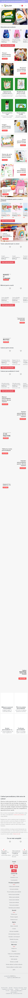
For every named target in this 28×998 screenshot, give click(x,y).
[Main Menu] (2, 6)
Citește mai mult (16, 833)
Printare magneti (14, 916)
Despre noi (14, 948)
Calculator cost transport (14, 936)
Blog (14, 870)
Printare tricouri (14, 919)
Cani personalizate (14, 889)
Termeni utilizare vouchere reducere (14, 964)
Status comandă (14, 926)
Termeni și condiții (14, 961)
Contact (14, 928)
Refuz (14, 994)
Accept (14, 991)
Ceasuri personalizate (14, 899)
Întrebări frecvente (14, 939)
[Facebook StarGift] (11, 866)
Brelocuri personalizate (14, 894)
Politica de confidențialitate (14, 953)
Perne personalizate (14, 905)
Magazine (14, 951)
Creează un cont (14, 877)
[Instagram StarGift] (16, 866)
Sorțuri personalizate (14, 902)
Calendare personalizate (14, 907)
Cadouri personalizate (19, 814)
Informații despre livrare (14, 934)
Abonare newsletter (14, 931)
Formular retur (14, 942)
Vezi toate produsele (7, 45)
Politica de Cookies (14, 956)
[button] (13, 23)
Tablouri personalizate (14, 897)
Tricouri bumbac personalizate (14, 891)
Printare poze (14, 914)
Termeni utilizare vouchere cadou (14, 967)
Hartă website (14, 959)
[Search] (26, 5)
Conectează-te (14, 880)
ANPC (14, 969)
